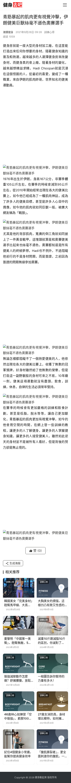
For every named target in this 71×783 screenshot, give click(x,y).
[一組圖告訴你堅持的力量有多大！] (52, 663)
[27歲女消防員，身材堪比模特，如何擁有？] (52, 701)
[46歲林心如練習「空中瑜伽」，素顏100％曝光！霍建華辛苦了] (18, 701)
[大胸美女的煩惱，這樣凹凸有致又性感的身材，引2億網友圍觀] (52, 587)
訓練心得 (49, 32)
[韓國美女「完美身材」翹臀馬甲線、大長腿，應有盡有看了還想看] (18, 587)
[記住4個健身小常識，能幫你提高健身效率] (18, 739)
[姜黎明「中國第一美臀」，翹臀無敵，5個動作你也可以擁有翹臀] (18, 625)
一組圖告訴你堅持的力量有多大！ (51, 678)
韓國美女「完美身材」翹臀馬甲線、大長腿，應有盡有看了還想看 (18, 603)
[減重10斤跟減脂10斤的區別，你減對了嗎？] (52, 625)
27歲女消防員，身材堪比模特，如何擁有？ (51, 716)
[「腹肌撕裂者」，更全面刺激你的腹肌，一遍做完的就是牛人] (52, 739)
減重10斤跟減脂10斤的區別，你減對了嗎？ (51, 641)
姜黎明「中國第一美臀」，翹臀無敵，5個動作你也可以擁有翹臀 (17, 641)
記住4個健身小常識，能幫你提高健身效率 (18, 754)
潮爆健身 (8, 32)
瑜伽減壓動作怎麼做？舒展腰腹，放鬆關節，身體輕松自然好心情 (17, 678)
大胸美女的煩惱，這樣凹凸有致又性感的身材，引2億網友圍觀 (52, 603)
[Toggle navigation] (65, 4)
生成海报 (15, 563)
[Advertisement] (35, 127)
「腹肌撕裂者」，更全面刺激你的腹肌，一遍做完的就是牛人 (52, 754)
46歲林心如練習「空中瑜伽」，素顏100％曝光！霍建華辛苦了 (18, 716)
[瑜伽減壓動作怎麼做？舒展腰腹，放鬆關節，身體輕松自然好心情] (18, 663)
